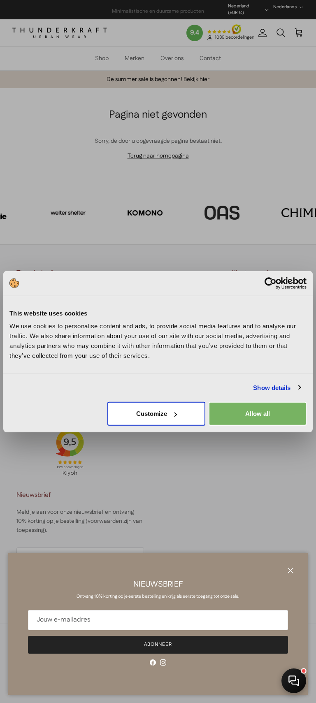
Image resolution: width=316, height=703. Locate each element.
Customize (151, 413)
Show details (271, 387)
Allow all (257, 413)
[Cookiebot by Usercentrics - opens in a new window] (271, 283)
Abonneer (158, 644)
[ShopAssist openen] (293, 680)
